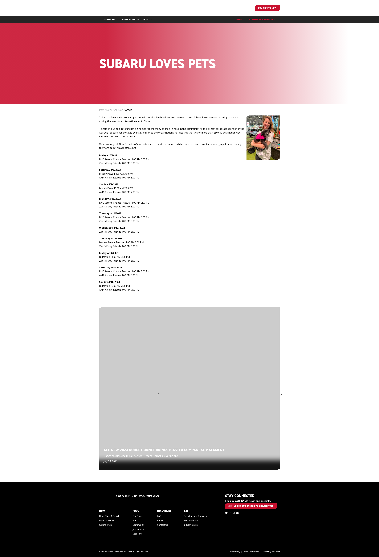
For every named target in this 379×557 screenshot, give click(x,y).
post (101, 109)
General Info (129, 19)
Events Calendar (107, 520)
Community (138, 524)
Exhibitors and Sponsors (195, 516)
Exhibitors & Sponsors (262, 19)
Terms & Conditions (251, 551)
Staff (135, 520)
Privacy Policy (234, 551)
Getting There (105, 524)
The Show (137, 516)
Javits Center (139, 529)
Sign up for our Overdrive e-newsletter (250, 506)
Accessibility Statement (270, 551)
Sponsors (137, 533)
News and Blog (114, 109)
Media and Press (192, 520)
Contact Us (162, 524)
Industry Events (191, 524)
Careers (161, 520)
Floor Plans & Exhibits (109, 516)
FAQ (159, 516)
